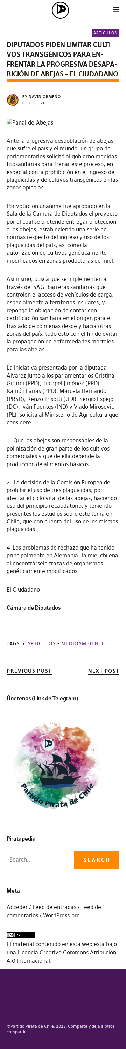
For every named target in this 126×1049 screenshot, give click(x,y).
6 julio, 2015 (36, 103)
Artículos (105, 32)
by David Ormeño (41, 96)
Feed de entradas (54, 906)
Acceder (17, 906)
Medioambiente (83, 643)
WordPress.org (61, 915)
